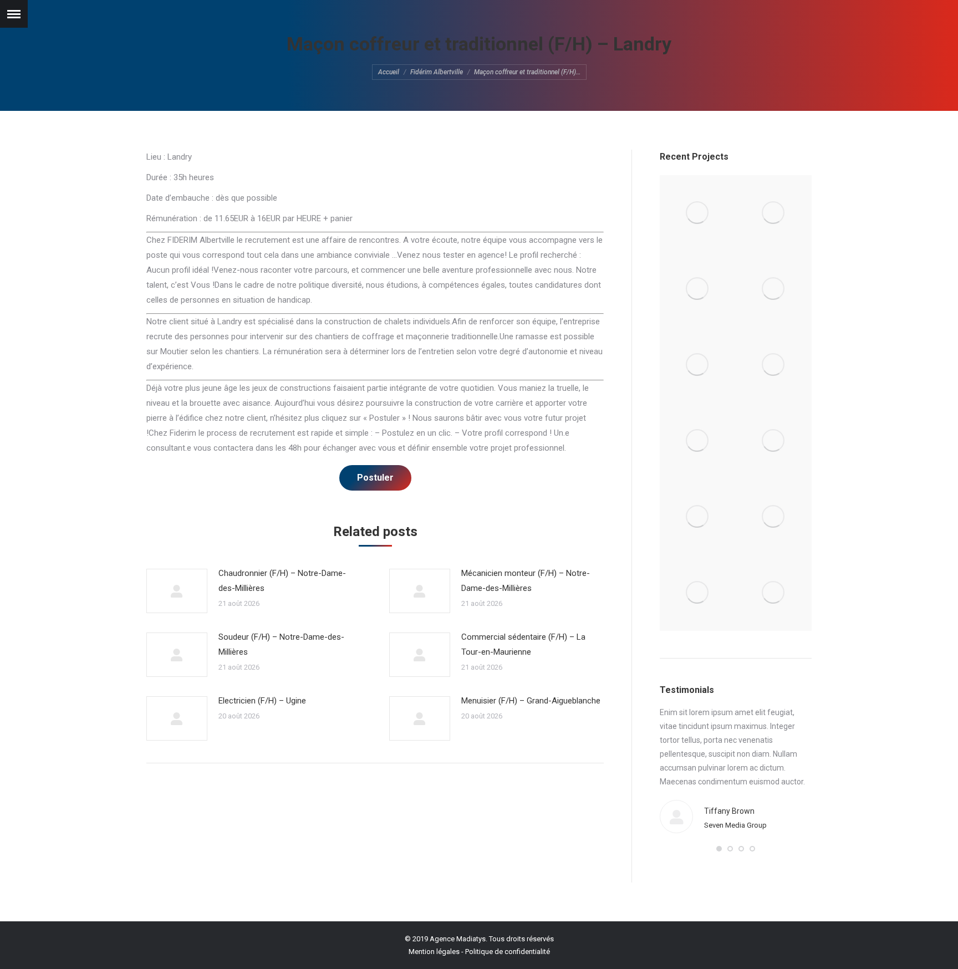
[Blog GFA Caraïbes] (774, 289)
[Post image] (176, 591)
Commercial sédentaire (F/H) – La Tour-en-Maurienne (523, 644)
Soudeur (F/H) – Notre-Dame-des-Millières (281, 644)
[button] (719, 848)
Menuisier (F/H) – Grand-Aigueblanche (530, 701)
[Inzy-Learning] (774, 365)
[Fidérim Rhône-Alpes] (698, 365)
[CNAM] (774, 593)
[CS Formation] (774, 517)
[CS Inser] (698, 517)
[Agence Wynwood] (698, 289)
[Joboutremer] (774, 441)
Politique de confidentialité (507, 951)
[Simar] (698, 441)
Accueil (388, 72)
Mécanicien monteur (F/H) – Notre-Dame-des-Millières (525, 580)
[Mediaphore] (698, 593)
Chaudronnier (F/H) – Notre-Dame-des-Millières (282, 580)
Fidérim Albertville (436, 72)
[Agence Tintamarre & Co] (774, 213)
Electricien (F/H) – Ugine (262, 701)
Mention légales (434, 951)
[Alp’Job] (698, 213)
